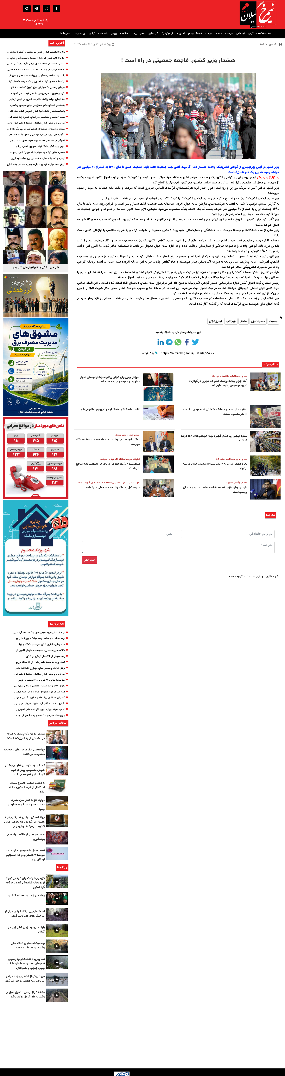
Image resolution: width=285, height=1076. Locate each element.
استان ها (180, 33)
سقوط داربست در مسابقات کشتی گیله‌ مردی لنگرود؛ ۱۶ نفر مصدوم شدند (36, 129)
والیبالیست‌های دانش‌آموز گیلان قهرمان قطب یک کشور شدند (36, 111)
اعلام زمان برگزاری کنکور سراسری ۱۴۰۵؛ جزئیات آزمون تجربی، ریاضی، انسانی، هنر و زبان (39, 645)
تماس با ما (66, 33)
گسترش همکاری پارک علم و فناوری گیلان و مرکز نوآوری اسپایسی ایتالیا (39, 698)
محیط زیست (137, 33)
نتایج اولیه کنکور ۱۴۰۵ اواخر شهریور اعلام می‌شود (40, 147)
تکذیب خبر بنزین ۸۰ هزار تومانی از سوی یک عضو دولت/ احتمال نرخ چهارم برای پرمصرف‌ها (36, 135)
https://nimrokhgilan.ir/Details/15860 (187, 353)
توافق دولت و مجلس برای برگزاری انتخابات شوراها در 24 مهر (39, 668)
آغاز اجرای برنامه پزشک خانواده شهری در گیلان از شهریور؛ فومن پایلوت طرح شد (36, 99)
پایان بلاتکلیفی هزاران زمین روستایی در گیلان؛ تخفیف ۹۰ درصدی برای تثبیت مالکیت (36, 52)
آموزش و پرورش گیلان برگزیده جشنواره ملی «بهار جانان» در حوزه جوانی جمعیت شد (36, 123)
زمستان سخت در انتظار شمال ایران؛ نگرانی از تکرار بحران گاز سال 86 (36, 64)
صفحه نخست (263, 33)
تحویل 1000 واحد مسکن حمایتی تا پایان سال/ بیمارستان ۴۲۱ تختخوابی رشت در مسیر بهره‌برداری (39, 686)
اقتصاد (218, 33)
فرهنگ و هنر (195, 33)
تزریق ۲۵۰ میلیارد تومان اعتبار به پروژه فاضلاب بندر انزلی (36, 165)
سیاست (229, 33)
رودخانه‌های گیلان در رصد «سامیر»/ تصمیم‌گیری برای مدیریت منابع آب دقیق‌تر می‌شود (36, 58)
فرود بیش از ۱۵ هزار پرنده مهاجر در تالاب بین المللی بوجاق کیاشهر (25, 978)
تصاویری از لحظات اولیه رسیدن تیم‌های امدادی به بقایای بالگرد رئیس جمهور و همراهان (26, 963)
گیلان (250, 33)
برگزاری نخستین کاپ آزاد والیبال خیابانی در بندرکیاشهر (39, 704)
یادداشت (103, 33)
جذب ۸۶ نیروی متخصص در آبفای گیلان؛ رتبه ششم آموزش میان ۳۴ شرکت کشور (36, 117)
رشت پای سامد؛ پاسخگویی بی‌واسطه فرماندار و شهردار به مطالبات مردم (36, 76)
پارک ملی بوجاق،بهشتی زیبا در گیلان (26, 929)
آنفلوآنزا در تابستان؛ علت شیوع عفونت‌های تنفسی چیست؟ (36, 141)
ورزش (114, 33)
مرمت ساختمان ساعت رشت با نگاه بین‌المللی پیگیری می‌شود (39, 639)
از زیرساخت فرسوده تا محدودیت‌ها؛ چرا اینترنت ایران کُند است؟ (39, 716)
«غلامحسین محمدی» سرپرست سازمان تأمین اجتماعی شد (39, 651)
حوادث (208, 33)
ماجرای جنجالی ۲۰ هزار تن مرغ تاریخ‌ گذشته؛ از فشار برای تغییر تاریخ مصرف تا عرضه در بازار (36, 88)
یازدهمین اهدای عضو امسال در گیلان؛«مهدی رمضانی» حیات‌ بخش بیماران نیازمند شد (36, 105)
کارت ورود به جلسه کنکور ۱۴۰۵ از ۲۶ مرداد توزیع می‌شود (39, 662)
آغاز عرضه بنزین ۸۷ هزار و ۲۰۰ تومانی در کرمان (41, 680)
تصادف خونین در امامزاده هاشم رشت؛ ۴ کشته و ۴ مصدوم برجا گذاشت (36, 70)
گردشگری (153, 33)
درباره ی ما (80, 33)
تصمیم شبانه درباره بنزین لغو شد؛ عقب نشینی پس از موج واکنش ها (39, 710)
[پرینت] (280, 45)
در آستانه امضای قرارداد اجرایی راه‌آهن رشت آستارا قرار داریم (36, 82)
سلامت (124, 33)
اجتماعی (240, 33)
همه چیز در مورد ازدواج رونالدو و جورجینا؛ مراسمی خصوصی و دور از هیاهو (39, 692)
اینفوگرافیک (167, 33)
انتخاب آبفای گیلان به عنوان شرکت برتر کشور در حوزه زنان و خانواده (36, 153)
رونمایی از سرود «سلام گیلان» (26, 895)
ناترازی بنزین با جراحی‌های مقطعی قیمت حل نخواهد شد (36, 94)
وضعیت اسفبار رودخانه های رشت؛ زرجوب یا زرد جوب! (28, 945)
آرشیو (92, 33)
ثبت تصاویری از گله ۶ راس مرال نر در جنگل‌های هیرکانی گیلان (25, 913)
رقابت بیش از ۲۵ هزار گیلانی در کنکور (45, 657)
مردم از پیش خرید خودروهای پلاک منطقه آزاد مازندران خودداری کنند (39, 633)
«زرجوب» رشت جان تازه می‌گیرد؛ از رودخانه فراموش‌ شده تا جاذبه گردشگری (25, 882)
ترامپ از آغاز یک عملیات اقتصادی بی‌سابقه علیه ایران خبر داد (36, 159)
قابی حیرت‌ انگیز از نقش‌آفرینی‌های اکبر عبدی (35, 267)
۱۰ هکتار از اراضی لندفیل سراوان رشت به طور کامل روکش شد (25, 994)
